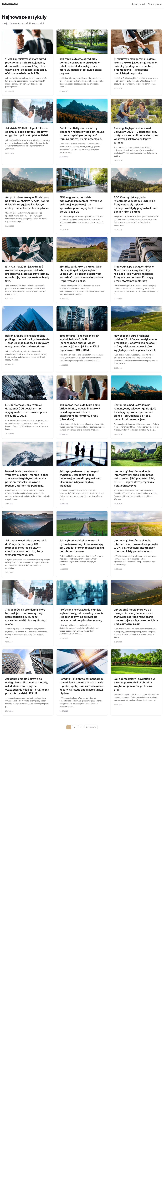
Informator (10, 4)
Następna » (91, 727)
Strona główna (155, 4)
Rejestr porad (138, 4)
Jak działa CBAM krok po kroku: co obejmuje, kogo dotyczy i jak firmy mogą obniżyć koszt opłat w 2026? (26, 132)
